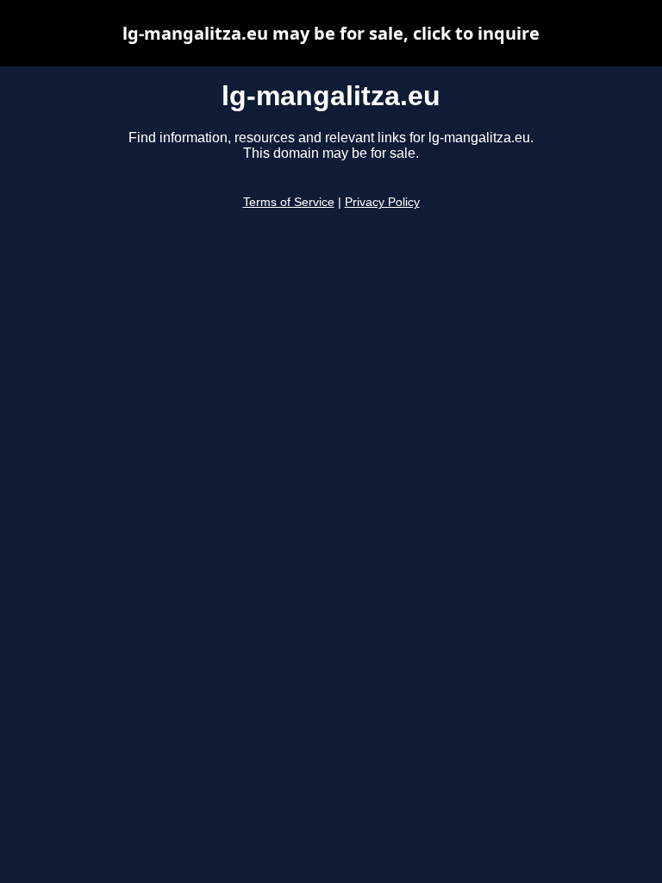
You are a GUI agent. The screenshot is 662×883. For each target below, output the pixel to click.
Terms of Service (288, 202)
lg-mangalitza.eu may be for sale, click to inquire (331, 33)
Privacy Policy (382, 202)
